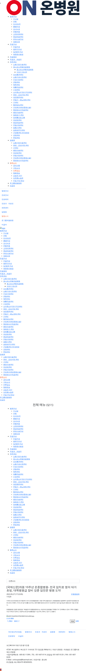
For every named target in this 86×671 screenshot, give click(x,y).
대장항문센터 (18, 97)
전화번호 (16, 32)
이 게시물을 (10, 618)
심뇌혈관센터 (18, 74)
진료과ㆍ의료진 (16, 59)
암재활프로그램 (19, 117)
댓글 (72, 621)
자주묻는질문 (18, 178)
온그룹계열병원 (16, 183)
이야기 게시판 (22, 72)
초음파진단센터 (19, 130)
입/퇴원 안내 (18, 52)
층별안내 (16, 26)
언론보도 (16, 170)
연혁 (15, 21)
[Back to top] (0, 670)
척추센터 (16, 85)
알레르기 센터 (18, 115)
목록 (77, 621)
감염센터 (16, 135)
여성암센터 (17, 120)
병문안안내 (17, 49)
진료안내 (13, 44)
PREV (10, 621)
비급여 (12, 186)
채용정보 (16, 173)
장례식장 (16, 42)
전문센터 (13, 62)
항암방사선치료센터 (20, 110)
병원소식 (13, 163)
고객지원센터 (18, 34)
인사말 (15, 19)
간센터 (15, 102)
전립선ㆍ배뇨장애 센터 (21, 100)
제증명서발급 (18, 54)
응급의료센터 (18, 37)
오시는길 (16, 29)
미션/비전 (17, 24)
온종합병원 (75, 594)
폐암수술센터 (18, 112)
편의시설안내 (18, 39)
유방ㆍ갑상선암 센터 (21, 95)
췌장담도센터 (18, 105)
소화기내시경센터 (20, 77)
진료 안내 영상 (18, 181)
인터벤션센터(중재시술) (22, 107)
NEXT (16, 621)
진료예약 (13, 57)
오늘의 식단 (17, 175)
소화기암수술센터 (20, 64)
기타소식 (16, 168)
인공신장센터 (18, 80)
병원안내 (13, 16)
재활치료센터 (18, 87)
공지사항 (16, 165)
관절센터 (16, 82)
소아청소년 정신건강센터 (22, 92)
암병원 (12, 140)
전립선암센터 (18, 125)
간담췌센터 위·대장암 (21, 133)
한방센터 (16, 138)
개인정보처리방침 (15, 632)
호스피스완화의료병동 (21, 67)
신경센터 (16, 90)
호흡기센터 (17, 127)
